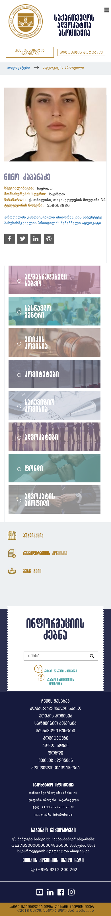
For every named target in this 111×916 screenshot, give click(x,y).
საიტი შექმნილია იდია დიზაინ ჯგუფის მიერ (51, 907)
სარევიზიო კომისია (40, 405)
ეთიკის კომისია (36, 342)
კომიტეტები (42, 374)
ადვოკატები (18, 67)
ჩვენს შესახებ (55, 701)
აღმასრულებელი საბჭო (46, 280)
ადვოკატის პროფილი (63, 67)
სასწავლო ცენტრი (38, 311)
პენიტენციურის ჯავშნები (30, 52)
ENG (99, 9)
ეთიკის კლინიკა (55, 760)
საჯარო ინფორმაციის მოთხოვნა (59, 681)
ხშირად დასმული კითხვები (59, 671)
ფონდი (34, 468)
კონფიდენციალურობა (55, 768)
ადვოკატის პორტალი (81, 52)
